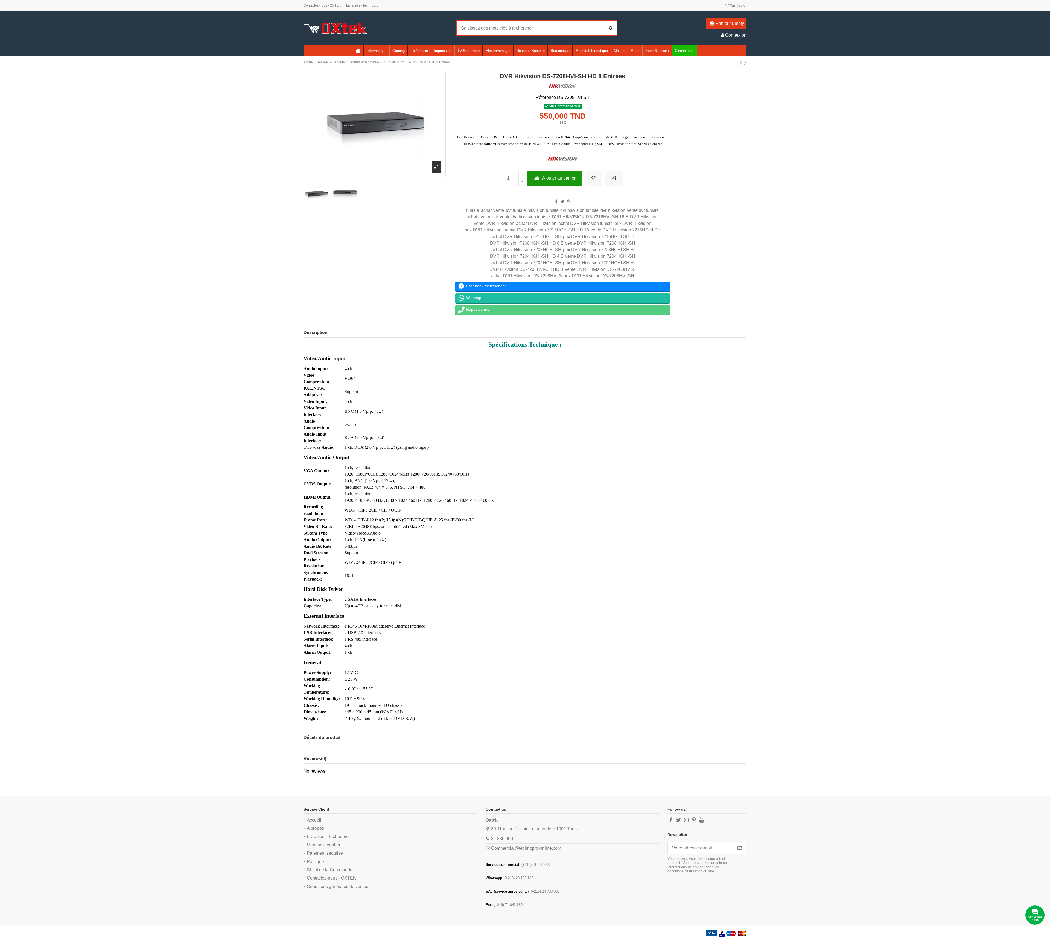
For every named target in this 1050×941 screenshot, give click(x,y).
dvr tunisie (516, 210)
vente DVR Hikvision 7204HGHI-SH (600, 256)
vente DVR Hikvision (494, 223)
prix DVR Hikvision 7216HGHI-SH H (598, 236)
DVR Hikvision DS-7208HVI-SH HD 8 (526, 269)
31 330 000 (502, 838)
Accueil (314, 820)
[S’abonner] (739, 848)
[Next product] (745, 62)
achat (486, 210)
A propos (315, 828)
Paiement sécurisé (325, 853)
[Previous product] (742, 62)
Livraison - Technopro (362, 5)
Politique (315, 861)
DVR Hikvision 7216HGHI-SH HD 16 (553, 230)
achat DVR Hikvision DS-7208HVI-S (526, 276)
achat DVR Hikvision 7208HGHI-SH (526, 249)
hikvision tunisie (543, 210)
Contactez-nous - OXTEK (323, 5)
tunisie (472, 210)
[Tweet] (562, 201)
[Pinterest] (568, 201)
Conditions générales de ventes (337, 886)
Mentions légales (323, 845)
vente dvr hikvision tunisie (525, 217)
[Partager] (556, 201)
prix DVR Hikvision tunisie (490, 230)
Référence (546, 97)
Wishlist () (737, 5)
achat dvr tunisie (482, 217)
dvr (603, 210)
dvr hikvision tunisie (579, 210)
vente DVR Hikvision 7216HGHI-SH (626, 230)
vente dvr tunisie (643, 210)
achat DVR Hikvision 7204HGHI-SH (526, 262)
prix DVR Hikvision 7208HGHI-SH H (598, 249)
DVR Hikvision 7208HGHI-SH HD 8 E (527, 243)
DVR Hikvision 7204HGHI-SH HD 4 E (527, 256)
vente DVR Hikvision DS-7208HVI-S (600, 269)
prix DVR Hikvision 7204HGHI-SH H (598, 262)
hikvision (616, 210)
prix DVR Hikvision (632, 223)
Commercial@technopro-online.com (526, 848)
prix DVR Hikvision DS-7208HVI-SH (599, 276)
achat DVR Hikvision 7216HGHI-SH (526, 236)
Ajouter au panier (559, 178)
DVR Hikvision (644, 217)
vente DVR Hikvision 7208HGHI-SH (600, 243)
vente (498, 210)
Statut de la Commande (329, 869)
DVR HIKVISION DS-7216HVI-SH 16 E (590, 217)
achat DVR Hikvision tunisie (585, 223)
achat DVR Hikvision (536, 223)
